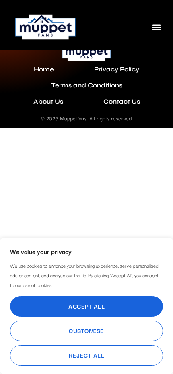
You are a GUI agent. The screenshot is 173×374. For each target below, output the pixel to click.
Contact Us (121, 101)
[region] (86, 306)
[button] (156, 27)
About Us (48, 101)
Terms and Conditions (86, 85)
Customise (86, 330)
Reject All (86, 355)
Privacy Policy (116, 69)
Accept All (86, 306)
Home (44, 69)
